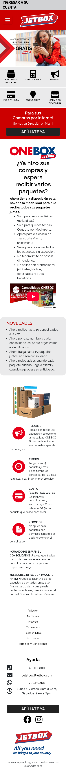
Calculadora (33, 627)
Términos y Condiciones (33, 643)
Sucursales (33, 638)
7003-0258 (37, 683)
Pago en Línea (33, 632)
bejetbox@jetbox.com (36, 675)
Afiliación (33, 610)
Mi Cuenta (33, 616)
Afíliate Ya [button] (33, 132)
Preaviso (33, 621)
